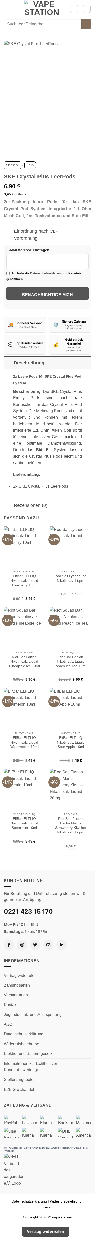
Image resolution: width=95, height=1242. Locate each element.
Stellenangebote (18, 1079)
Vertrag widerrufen (20, 975)
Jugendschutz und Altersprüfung (33, 1014)
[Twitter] (35, 945)
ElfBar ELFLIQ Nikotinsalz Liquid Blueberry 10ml (24, 580)
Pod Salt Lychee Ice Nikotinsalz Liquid (70, 578)
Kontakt (10, 1005)
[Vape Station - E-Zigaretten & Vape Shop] (41, 9)
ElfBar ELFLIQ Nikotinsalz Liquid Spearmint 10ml (24, 823)
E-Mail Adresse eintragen (27, 250)
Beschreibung (29, 362)
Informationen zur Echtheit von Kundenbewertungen (31, 1066)
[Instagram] (22, 945)
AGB (8, 1024)
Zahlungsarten (17, 985)
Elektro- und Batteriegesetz (28, 1053)
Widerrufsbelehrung (21, 1044)
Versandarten (16, 995)
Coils (30, 165)
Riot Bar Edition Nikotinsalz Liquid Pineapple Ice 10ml (24, 661)
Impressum (46, 1207)
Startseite (12, 165)
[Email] (48, 945)
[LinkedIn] (61, 945)
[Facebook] (9, 945)
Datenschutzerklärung (46, 273)
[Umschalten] (9, 231)
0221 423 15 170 (28, 911)
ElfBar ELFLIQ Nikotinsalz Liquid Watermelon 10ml (24, 742)
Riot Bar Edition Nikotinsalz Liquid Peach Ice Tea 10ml (70, 661)
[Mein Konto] (74, 9)
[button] (7, 9)
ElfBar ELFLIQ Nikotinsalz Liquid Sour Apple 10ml (71, 742)
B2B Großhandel (19, 1089)
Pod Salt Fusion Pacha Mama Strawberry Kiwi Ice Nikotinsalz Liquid (70, 825)
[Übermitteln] (86, 24)
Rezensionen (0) (30, 505)
